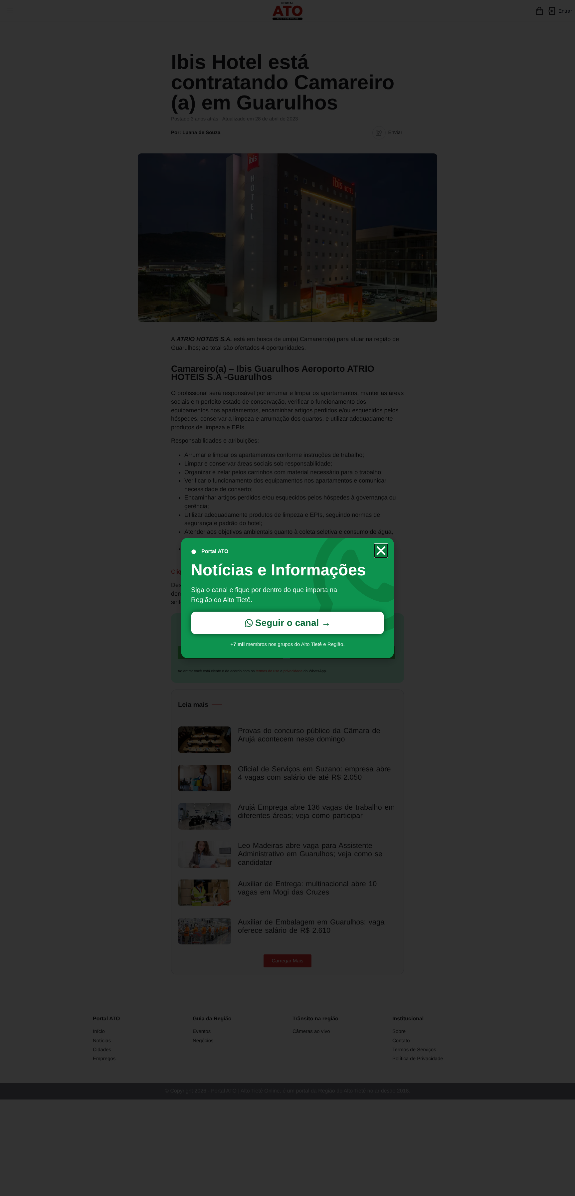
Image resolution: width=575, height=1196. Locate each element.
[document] (287, 598)
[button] (381, 550)
